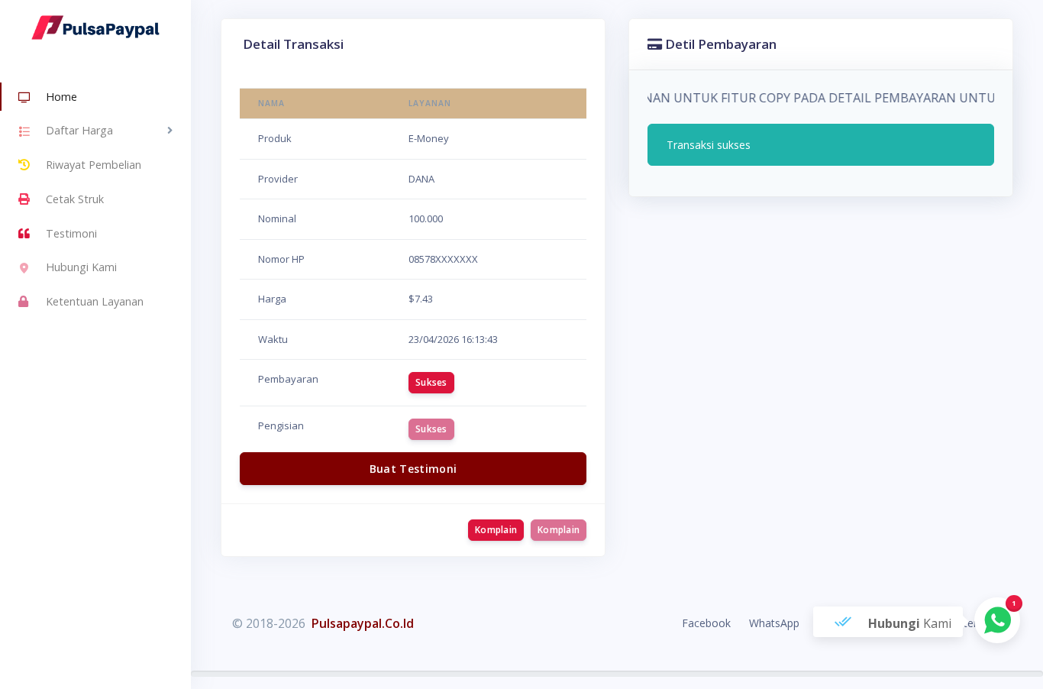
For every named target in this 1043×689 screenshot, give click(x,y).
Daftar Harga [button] (79, 130)
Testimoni (71, 233)
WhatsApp (774, 623)
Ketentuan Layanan (95, 301)
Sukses (431, 382)
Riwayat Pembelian (93, 164)
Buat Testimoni (413, 468)
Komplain (496, 529)
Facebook (706, 623)
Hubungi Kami (81, 267)
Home (61, 96)
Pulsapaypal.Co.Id (363, 623)
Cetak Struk (75, 199)
